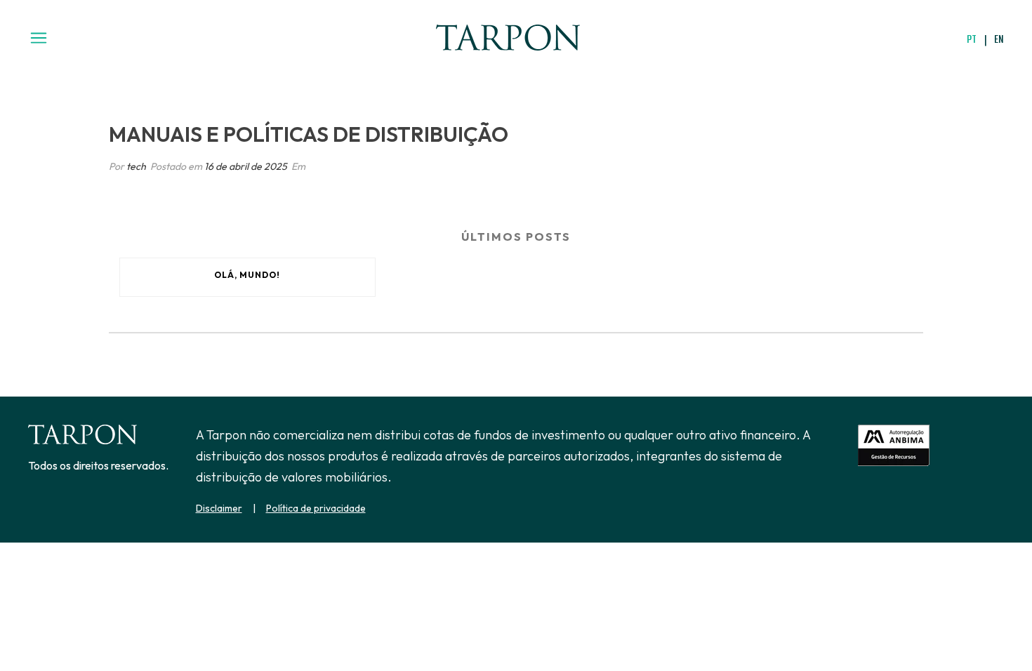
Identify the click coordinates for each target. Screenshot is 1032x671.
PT (972, 39)
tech (136, 166)
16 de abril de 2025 (245, 166)
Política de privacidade (316, 508)
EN (999, 39)
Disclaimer (219, 508)
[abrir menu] (38, 39)
